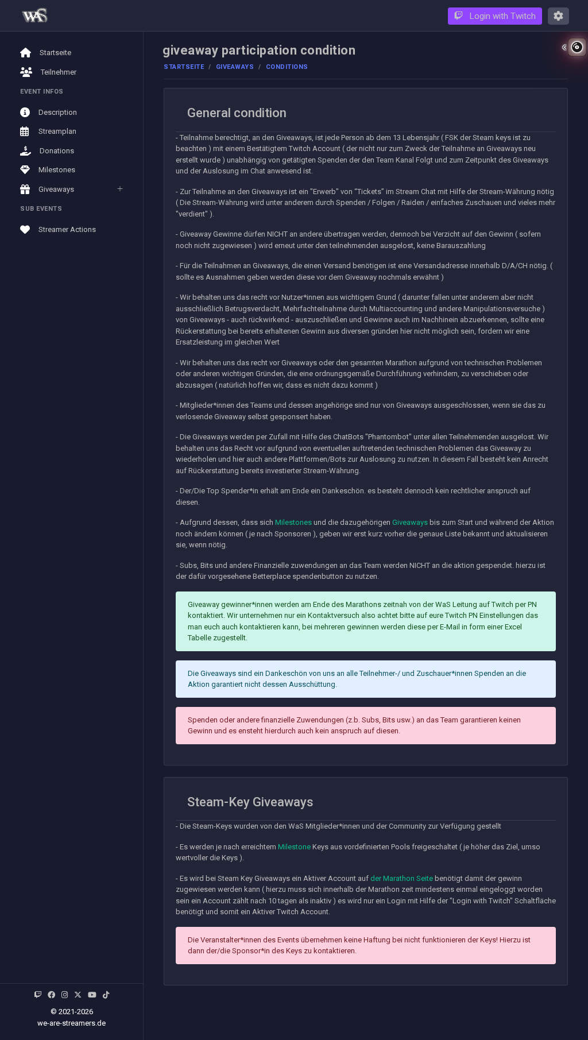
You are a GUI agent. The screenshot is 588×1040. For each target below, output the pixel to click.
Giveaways (235, 67)
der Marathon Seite (401, 878)
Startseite (184, 67)
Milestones (293, 522)
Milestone (294, 846)
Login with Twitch (501, 16)
